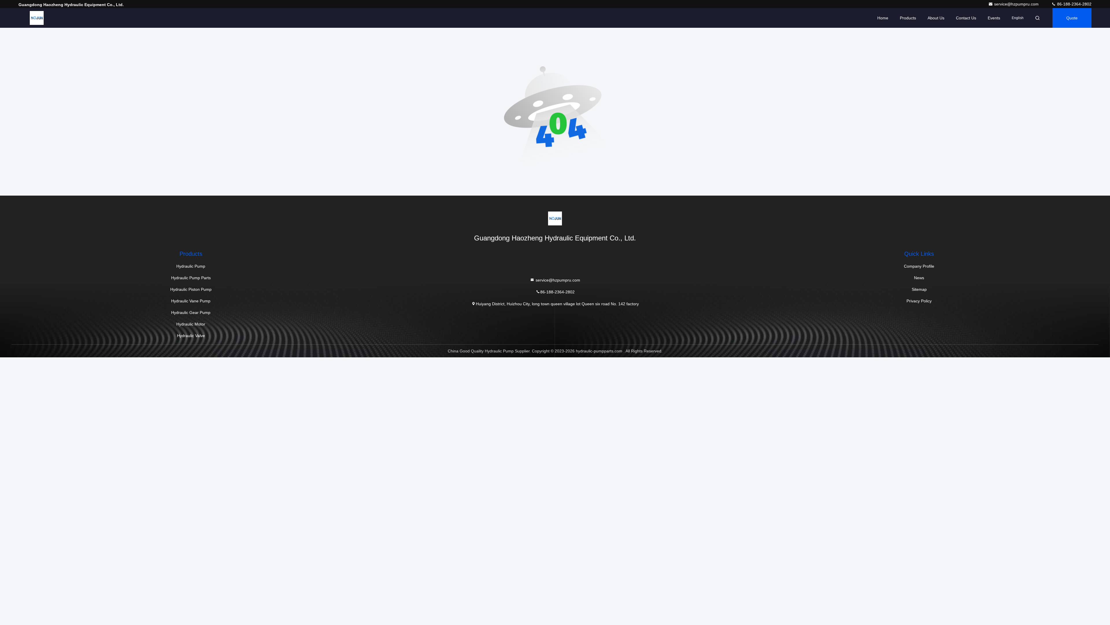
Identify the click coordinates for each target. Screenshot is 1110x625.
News (919, 277)
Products (908, 18)
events (994, 18)
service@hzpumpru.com (1017, 4)
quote (1072, 18)
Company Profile (919, 266)
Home (882, 18)
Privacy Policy (919, 301)
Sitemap (919, 289)
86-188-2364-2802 (1074, 4)
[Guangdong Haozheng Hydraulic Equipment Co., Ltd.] (36, 18)
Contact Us (966, 18)
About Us (936, 18)
